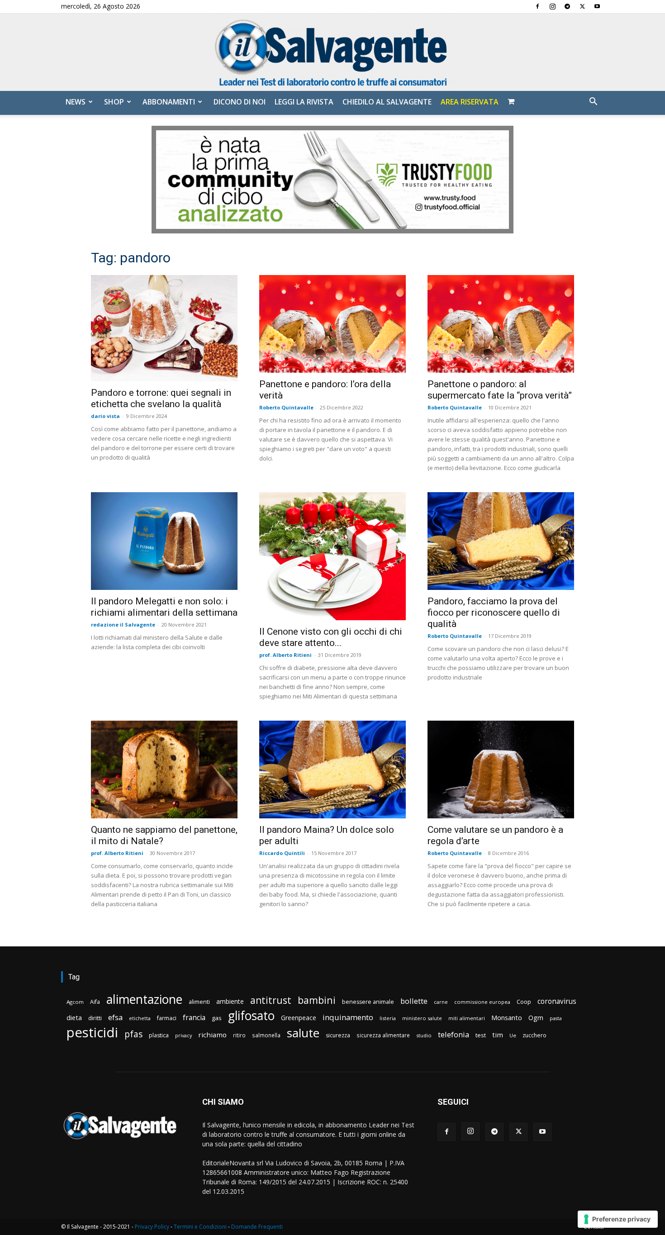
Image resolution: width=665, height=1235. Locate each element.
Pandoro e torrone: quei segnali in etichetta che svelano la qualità (161, 398)
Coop (524, 1002)
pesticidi (92, 1032)
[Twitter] (582, 6)
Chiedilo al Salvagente (387, 102)
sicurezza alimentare (383, 1035)
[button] (593, 102)
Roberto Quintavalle (286, 407)
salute (303, 1033)
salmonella (266, 1035)
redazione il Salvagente (123, 624)
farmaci (166, 1018)
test (480, 1035)
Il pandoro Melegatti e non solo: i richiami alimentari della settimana (164, 607)
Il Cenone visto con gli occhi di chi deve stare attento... (330, 637)
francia (194, 1017)
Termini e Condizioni (200, 1226)
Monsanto (506, 1017)
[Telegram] (567, 6)
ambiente (230, 1001)
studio (424, 1035)
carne (441, 1001)
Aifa (95, 1002)
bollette (414, 1001)
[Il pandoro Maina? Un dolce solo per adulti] (332, 769)
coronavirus (556, 1001)
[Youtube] (597, 6)
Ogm (535, 1017)
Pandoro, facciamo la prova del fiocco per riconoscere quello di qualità (494, 612)
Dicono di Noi (240, 102)
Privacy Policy (152, 1226)
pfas (133, 1034)
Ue (512, 1035)
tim (497, 1034)
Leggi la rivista (304, 102)
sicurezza (338, 1035)
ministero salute (422, 1018)
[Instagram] (552, 6)
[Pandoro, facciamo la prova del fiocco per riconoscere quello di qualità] (501, 541)
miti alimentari (466, 1018)
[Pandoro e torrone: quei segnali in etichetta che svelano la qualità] (164, 328)
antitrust (270, 1000)
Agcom (75, 1001)
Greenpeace (298, 1017)
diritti (95, 1018)
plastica (159, 1035)
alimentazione (144, 999)
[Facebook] (537, 6)
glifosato (251, 1016)
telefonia (453, 1034)
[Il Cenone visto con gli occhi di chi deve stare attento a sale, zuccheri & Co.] (332, 556)
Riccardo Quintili (282, 853)
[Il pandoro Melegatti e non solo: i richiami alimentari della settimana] (164, 541)
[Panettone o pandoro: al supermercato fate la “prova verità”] (501, 324)
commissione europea (482, 1001)
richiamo (212, 1034)
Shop (114, 102)
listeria (388, 1018)
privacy (183, 1035)
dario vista (105, 416)
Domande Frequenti (257, 1226)
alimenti (199, 1002)
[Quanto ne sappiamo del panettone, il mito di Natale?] (164, 769)
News (76, 102)
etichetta (140, 1018)
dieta (74, 1017)
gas (217, 1018)
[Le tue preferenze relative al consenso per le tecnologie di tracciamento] (618, 1219)
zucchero (534, 1035)
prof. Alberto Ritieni (285, 654)
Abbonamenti (168, 102)
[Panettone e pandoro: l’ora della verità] (332, 324)
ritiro (239, 1035)
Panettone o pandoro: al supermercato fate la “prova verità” (500, 390)
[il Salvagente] (332, 52)
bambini (317, 1000)
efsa (115, 1017)
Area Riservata (470, 102)
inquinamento (348, 1017)
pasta (556, 1018)
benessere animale (368, 1002)
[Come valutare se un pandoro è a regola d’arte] (501, 769)
